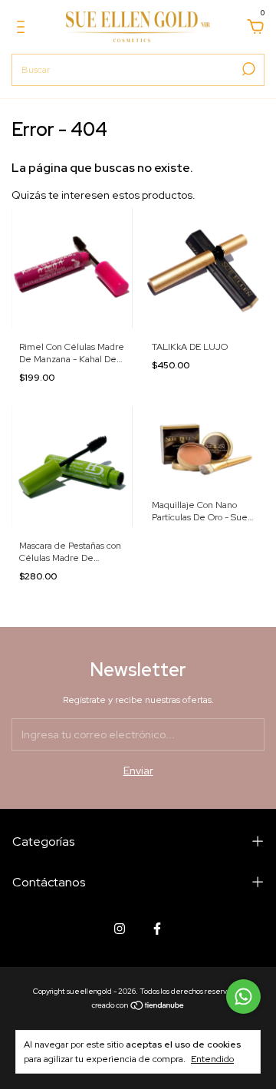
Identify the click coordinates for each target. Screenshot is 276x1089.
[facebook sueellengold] (157, 928)
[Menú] (23, 29)
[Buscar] (247, 69)
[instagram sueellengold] (119, 928)
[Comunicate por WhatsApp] (243, 996)
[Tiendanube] (138, 1007)
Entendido (212, 1059)
